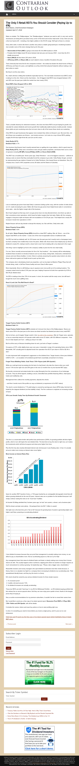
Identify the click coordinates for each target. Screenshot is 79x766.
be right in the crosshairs (45, 335)
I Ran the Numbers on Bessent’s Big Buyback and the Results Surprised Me (30, 713)
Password (9, 642)
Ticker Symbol (10, 696)
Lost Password (10, 653)
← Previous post (11, 624)
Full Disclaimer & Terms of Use (39, 763)
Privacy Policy (52, 763)
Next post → (69, 624)
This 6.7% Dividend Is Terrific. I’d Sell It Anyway (21, 718)
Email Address (10, 637)
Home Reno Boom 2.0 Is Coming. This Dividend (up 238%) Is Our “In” (28, 716)
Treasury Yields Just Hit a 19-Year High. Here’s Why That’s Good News (29, 710)
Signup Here (9, 651)
